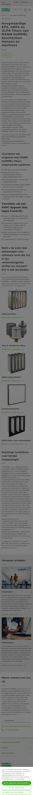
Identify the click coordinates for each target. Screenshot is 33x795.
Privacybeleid (19, 779)
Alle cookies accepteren (16, 783)
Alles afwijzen (16, 787)
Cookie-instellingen (14, 792)
